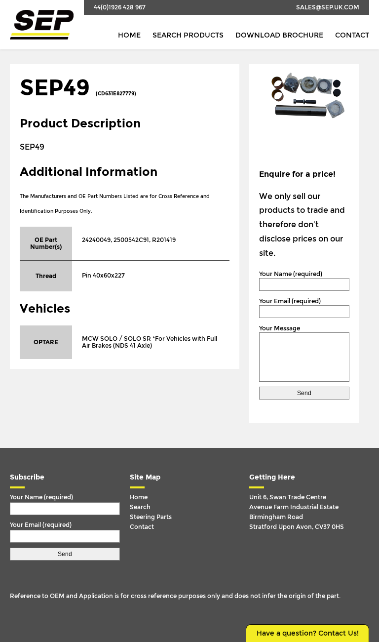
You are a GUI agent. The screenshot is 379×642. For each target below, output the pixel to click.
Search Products (188, 35)
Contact (352, 35)
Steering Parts (151, 517)
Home (129, 35)
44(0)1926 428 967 (120, 7)
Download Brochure (279, 35)
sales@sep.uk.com (327, 7)
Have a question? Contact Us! (308, 633)
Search (140, 507)
